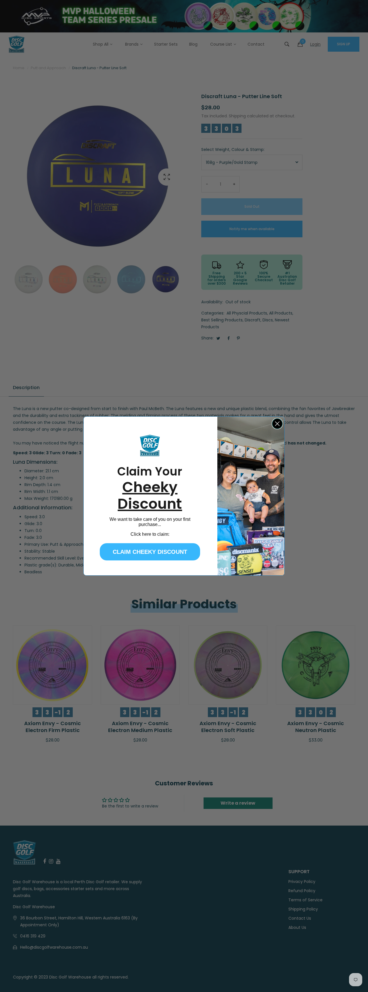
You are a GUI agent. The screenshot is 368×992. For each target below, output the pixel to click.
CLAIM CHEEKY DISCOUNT (150, 552)
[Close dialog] (277, 424)
